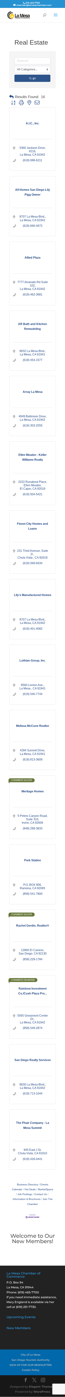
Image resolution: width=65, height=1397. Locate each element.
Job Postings (25, 1194)
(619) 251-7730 (26, 1307)
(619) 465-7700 (28, 1292)
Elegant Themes (41, 1386)
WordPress (41, 1391)
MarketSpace (45, 1189)
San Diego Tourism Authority (31, 1360)
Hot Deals (30, 1189)
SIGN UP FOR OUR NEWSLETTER (31, 1365)
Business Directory (27, 1184)
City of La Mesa (30, 1354)
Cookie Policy (30, 1370)
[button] (11, 97)
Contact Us (40, 1194)
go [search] (34, 78)
